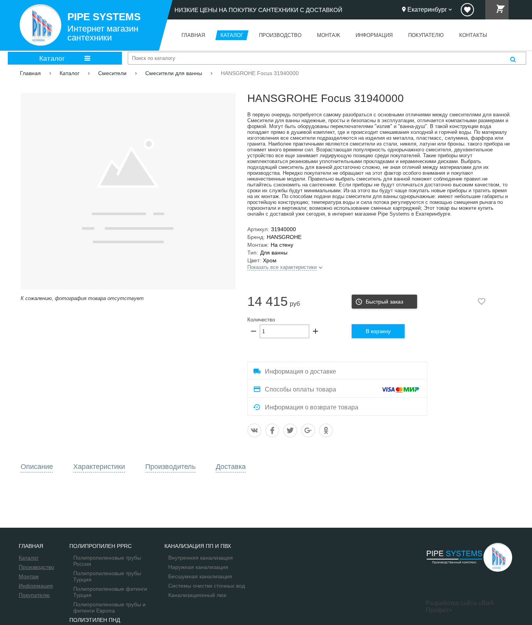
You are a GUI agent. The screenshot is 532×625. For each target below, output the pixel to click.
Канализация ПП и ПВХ (197, 546)
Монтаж (29, 576)
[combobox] (327, 58)
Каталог (52, 58)
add (315, 331)
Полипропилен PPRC (100, 546)
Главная (31, 546)
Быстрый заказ (384, 301)
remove (253, 331)
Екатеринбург (427, 9)
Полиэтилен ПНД (94, 620)
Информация (36, 586)
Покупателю (34, 595)
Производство (36, 567)
